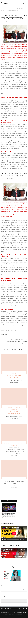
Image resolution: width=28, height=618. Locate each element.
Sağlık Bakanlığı (15, 377)
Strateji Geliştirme (14, 413)
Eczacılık (6, 443)
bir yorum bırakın (9, 21)
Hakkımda (3, 608)
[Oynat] (2, 539)
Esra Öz (4, 3)
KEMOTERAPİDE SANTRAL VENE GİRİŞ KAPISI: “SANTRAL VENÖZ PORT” (14, 483)
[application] (14, 533)
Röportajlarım (15, 409)
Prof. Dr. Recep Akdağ (14, 375)
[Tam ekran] (25, 539)
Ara (2, 585)
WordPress (16, 614)
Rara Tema (11, 614)
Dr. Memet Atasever (14, 407)
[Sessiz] (23, 539)
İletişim (9, 608)
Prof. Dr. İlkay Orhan (18, 443)
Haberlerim (14, 373)
